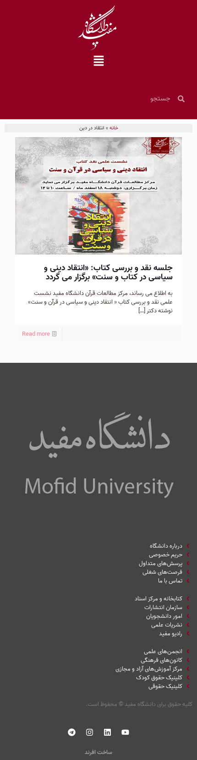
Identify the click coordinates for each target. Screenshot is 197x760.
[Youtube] (125, 732)
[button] (98, 62)
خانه (113, 128)
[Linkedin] (107, 732)
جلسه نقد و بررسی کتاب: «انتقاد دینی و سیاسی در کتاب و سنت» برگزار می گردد (108, 272)
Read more (36, 334)
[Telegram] (72, 732)
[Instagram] (90, 732)
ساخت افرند (98, 752)
